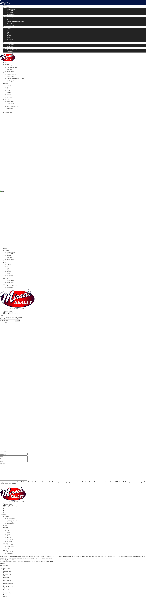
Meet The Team (11, 552)
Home (5, 5)
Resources (6, 43)
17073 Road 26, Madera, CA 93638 (14, 308)
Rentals (5, 16)
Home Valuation (11, 14)
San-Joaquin (10, 39)
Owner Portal (10, 23)
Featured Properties (12, 11)
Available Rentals (11, 18)
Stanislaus (9, 41)
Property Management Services (15, 21)
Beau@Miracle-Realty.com (12, 313)
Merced (9, 37)
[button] (73, 566)
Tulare (8, 32)
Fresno (9, 28)
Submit (2, 486)
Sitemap (26, 561)
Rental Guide (10, 20)
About (5, 48)
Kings (8, 34)
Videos (8, 548)
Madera (9, 35)
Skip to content (4, 565)
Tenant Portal (10, 25)
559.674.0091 (8, 113)
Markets (5, 27)
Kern (8, 30)
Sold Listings (10, 12)
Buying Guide (10, 44)
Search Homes (11, 9)
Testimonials (10, 51)
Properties (6, 7)
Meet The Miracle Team (13, 50)
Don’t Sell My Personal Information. (9, 560)
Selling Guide (10, 46)
